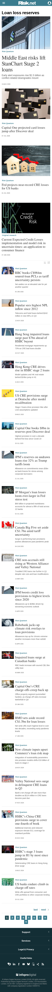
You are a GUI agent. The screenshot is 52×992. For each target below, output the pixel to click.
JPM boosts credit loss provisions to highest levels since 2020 (32, 595)
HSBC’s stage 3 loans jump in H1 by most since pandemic (31, 855)
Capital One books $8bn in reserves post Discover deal (32, 429)
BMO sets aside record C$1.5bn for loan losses (30, 719)
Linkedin (14, 964)
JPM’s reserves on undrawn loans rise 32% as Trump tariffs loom (32, 460)
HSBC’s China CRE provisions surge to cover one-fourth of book (31, 820)
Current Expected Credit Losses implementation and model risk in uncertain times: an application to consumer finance (24, 245)
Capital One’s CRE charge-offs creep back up (31, 688)
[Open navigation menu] (2, 3)
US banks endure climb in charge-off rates (32, 885)
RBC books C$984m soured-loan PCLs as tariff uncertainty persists (32, 276)
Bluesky (28, 964)
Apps (33, 964)
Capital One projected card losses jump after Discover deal (23, 129)
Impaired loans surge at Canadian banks (30, 659)
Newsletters (23, 964)
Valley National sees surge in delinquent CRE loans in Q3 (32, 784)
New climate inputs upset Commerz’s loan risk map (31, 751)
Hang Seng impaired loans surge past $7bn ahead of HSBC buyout (32, 337)
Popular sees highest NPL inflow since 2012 (31, 306)
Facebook (18, 964)
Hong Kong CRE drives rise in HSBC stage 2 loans (32, 368)
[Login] (49, 2)
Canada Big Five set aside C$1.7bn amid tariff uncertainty (32, 531)
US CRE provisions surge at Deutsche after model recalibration (31, 399)
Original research (9, 235)
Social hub (38, 964)
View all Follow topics (9, 964)
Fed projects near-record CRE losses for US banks (25, 186)
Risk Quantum (8, 51)
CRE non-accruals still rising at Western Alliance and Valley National (32, 563)
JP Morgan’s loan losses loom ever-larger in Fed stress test (30, 495)
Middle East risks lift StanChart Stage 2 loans (23, 63)
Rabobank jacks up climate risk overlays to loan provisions (30, 628)
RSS (42, 964)
